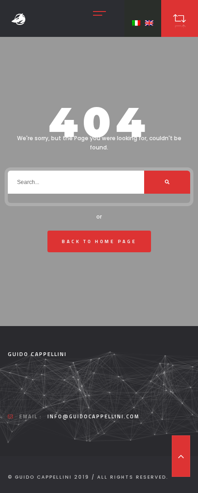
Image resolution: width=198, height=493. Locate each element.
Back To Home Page (99, 241)
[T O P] (181, 456)
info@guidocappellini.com (93, 416)
